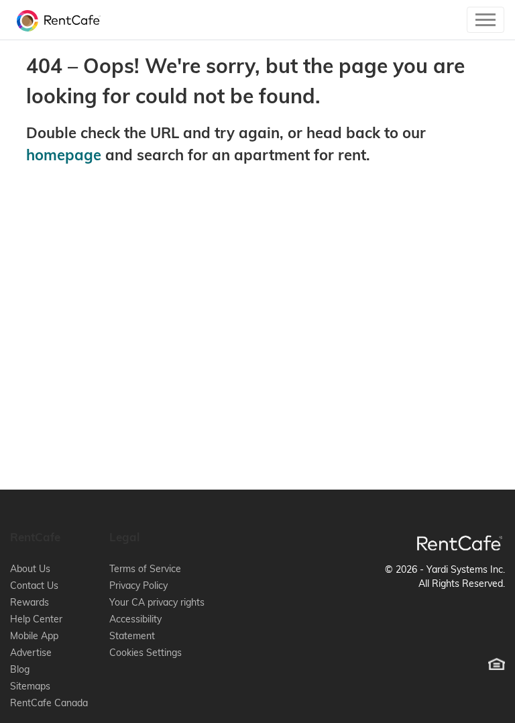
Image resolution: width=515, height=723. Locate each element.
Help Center (36, 619)
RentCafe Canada (49, 703)
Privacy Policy (138, 585)
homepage (63, 155)
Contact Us (34, 585)
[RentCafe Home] (459, 543)
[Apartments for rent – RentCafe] (55, 20)
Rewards (29, 602)
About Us (30, 569)
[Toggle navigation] (485, 20)
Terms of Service (145, 569)
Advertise (31, 653)
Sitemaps (30, 686)
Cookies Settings (145, 653)
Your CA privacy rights (157, 602)
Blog (20, 669)
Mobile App (34, 636)
